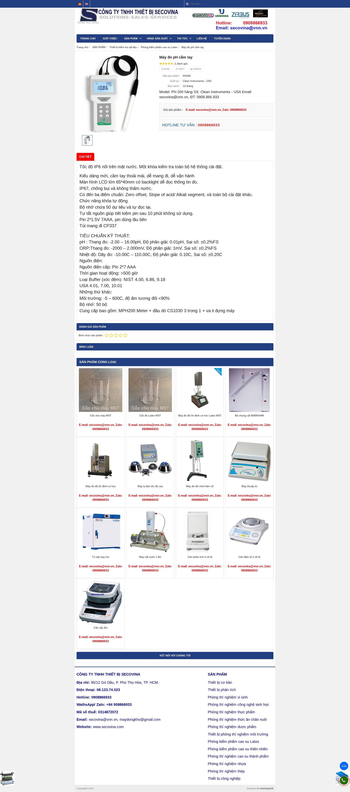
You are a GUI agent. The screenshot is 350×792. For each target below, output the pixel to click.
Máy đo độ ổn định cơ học (101, 486)
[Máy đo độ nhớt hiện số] (200, 481)
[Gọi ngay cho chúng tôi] (344, 780)
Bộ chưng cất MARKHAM (249, 415)
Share (166, 69)
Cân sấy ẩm (101, 627)
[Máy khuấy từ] (249, 481)
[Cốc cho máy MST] (100, 410)
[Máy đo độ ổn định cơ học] (100, 481)
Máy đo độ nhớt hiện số (199, 486)
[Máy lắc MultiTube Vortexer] (7, 778)
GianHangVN (266, 788)
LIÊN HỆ (202, 38)
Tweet (181, 69)
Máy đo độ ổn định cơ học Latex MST (199, 415)
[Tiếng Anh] (86, 4)
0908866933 (209, 125)
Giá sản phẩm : (173, 109)
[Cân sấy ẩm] (100, 623)
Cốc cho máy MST (100, 415)
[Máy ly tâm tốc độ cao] (150, 481)
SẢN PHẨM (131, 38)
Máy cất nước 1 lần (150, 556)
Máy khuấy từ (249, 486)
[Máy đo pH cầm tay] (116, 94)
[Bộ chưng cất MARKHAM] (249, 410)
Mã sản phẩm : (171, 75)
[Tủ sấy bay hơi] (100, 552)
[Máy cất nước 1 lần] (150, 552)
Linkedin (196, 69)
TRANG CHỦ (88, 38)
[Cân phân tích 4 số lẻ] (200, 552)
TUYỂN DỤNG (222, 38)
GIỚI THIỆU (110, 38)
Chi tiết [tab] (85, 156)
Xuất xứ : (175, 80)
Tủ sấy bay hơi (100, 556)
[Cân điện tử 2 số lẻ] (249, 552)
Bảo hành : (174, 86)
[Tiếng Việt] (79, 4)
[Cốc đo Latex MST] (150, 410)
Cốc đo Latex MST (150, 415)
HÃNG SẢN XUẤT (157, 38)
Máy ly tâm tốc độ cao (150, 486)
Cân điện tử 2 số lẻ (249, 556)
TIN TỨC (182, 38)
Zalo (344, 765)
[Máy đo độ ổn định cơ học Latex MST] (200, 410)
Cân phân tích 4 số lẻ (200, 556)
